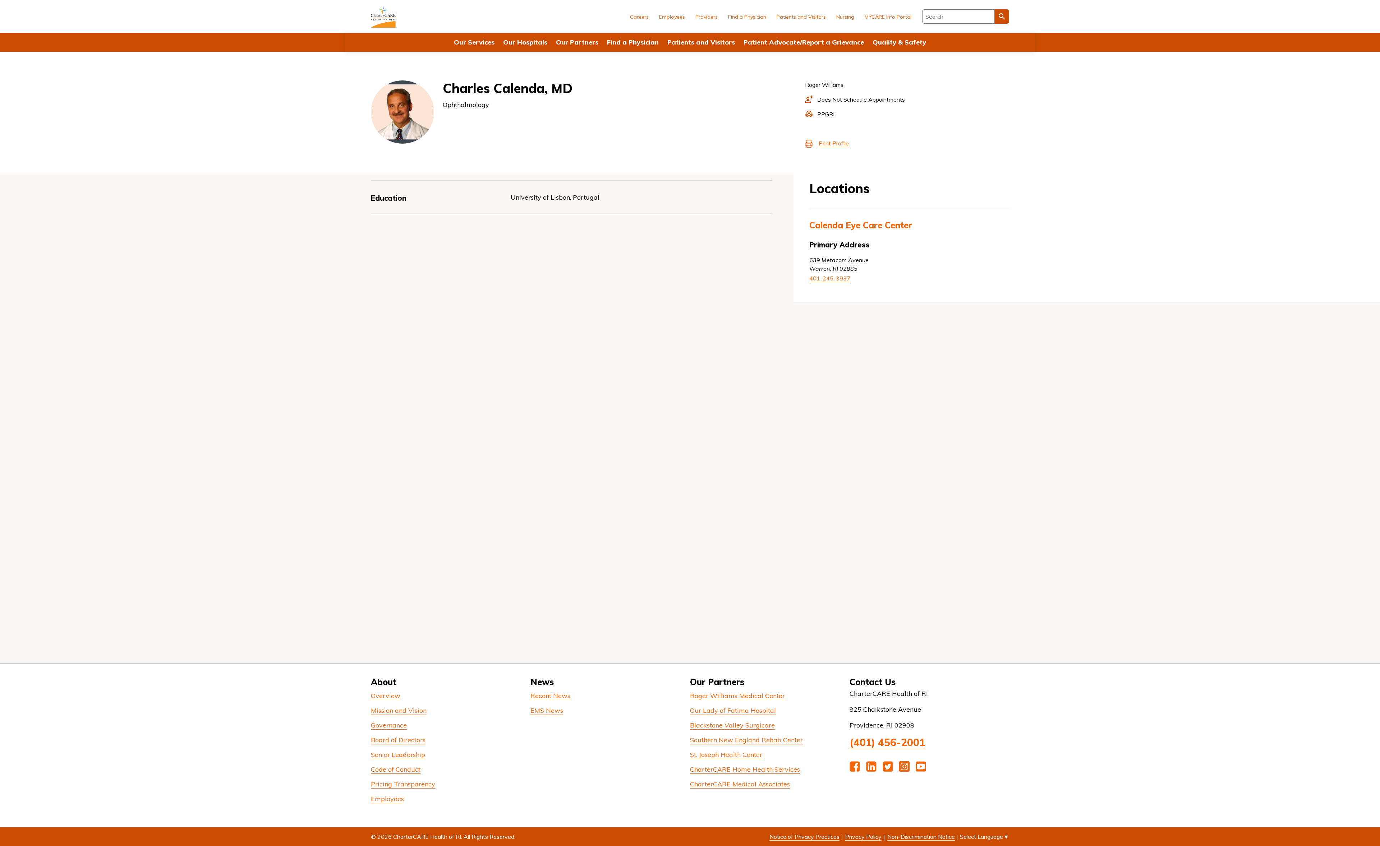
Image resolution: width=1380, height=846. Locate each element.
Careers (639, 17)
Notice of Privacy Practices (804, 836)
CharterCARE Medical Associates (740, 784)
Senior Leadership (398, 754)
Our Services (474, 42)
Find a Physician (633, 42)
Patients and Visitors (701, 42)
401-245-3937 (829, 278)
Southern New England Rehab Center (746, 740)
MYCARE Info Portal (888, 17)
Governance (389, 725)
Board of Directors (398, 740)
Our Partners (577, 42)
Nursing (845, 17)
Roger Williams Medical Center (737, 696)
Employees (672, 17)
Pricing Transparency (403, 784)
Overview (385, 696)
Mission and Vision (399, 710)
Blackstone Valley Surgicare (732, 725)
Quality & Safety (899, 42)
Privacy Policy (863, 836)
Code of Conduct (395, 769)
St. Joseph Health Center (726, 754)
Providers (706, 17)
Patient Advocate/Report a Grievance (804, 42)
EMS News (546, 710)
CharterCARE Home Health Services (745, 769)
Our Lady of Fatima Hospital (733, 710)
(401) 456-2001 (887, 742)
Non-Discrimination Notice (921, 836)
